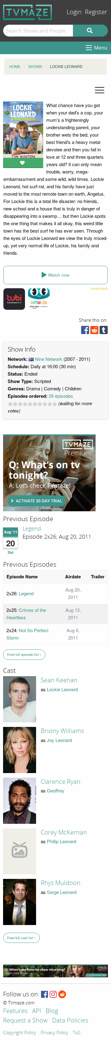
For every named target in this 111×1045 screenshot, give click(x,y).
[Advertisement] (49, 472)
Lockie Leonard (62, 689)
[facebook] (85, 331)
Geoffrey (55, 790)
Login (74, 12)
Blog (52, 1011)
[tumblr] (104, 331)
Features (15, 1011)
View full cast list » (21, 937)
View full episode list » (24, 654)
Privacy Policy (54, 1033)
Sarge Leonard (61, 892)
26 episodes (61, 396)
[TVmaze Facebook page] (44, 994)
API (36, 1011)
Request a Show (25, 1021)
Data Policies (70, 1021)
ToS (76, 1033)
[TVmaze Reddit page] (62, 994)
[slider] (32, 403)
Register (96, 12)
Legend (32, 528)
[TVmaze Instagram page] (53, 994)
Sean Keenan (59, 680)
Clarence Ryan (60, 781)
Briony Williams (62, 731)
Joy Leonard (59, 740)
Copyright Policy (19, 1033)
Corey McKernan (64, 832)
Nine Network (48, 359)
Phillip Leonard (61, 841)
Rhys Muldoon (60, 883)
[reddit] (94, 331)
